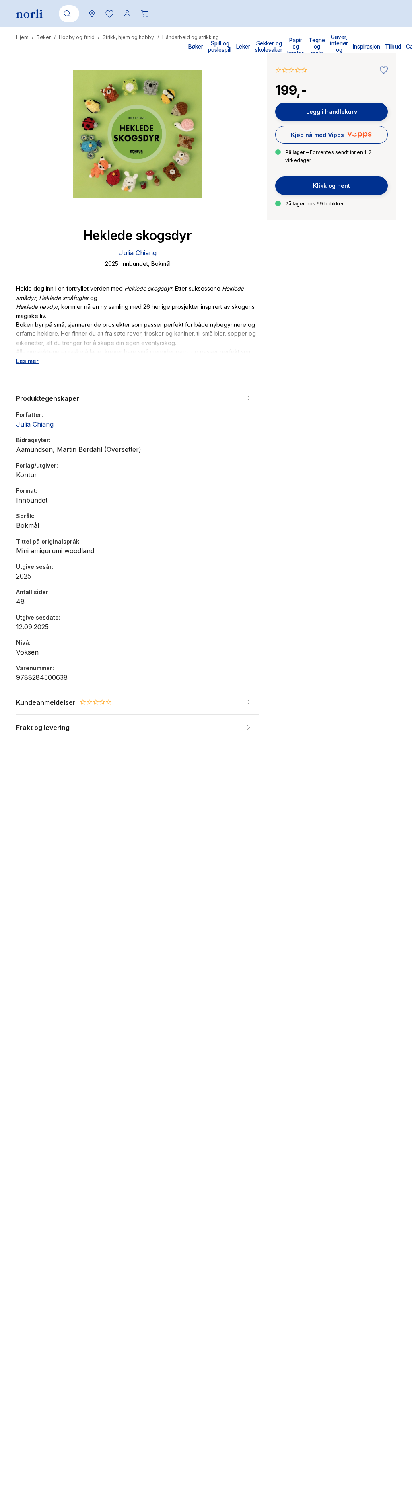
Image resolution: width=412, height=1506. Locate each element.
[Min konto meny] (127, 14)
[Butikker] (92, 14)
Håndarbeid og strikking (190, 37)
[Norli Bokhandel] (29, 14)
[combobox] (67, 13)
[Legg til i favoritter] (382, 70)
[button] (109, 14)
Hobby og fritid (77, 37)
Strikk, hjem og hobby (128, 37)
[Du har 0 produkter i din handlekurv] (145, 14)
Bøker (44, 37)
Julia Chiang (138, 253)
